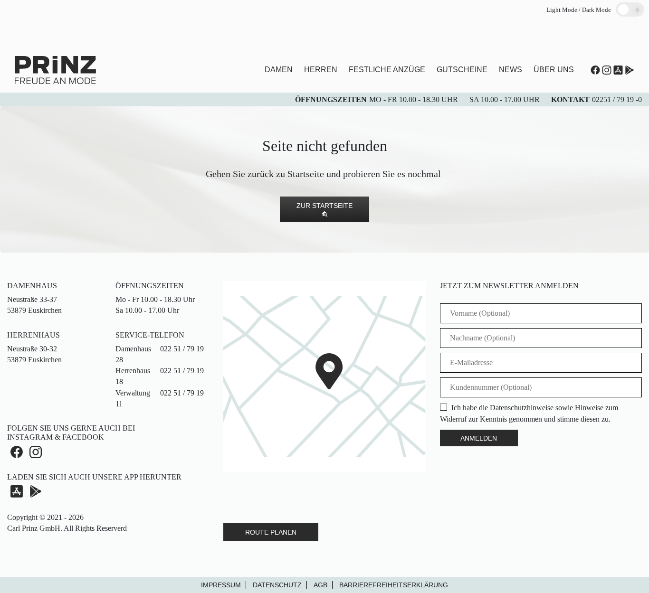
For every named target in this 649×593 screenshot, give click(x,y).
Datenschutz (277, 585)
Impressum (221, 585)
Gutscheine (462, 70)
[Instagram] (606, 70)
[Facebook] (16, 451)
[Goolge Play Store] (629, 70)
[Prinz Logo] (55, 69)
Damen (279, 70)
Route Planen (270, 532)
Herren (320, 70)
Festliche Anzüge (387, 70)
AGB (320, 585)
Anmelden (478, 438)
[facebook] (595, 70)
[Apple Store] (618, 70)
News (510, 70)
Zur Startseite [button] (324, 205)
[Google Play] (35, 491)
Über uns (554, 70)
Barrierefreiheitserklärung (393, 585)
